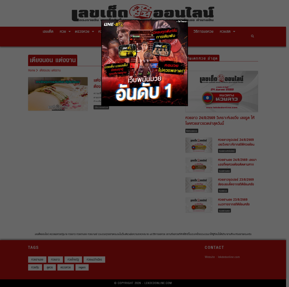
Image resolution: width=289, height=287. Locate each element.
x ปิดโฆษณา (182, 21)
